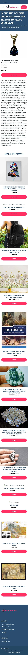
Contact (10, 651)
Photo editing (10, 60)
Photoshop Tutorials (8, 624)
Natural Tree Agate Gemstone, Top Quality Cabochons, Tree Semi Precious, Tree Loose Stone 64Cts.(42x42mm (14, 391)
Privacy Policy (11, 652)
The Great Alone (14, 505)
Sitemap (18, 652)
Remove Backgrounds (8, 629)
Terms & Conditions (18, 651)
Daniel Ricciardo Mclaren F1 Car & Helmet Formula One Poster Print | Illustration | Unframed (14, 188)
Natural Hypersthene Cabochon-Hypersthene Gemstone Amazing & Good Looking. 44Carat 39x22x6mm (14, 469)
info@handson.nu (4, 1)
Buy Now (14, 75)
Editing (16, 60)
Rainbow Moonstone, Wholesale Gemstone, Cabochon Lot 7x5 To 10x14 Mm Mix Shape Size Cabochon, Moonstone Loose (14, 432)
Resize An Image (7, 626)
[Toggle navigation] (2, 7)
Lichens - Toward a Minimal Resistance (14, 488)
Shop (23, 7)
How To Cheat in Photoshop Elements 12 (14, 207)
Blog (4, 632)
